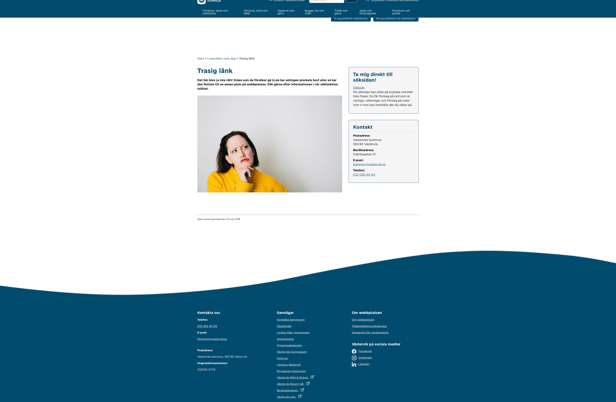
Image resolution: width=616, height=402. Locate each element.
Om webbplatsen (363, 319)
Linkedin (363, 364)
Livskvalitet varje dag (221, 58)
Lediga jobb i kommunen (293, 332)
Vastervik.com (303, 396)
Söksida (358, 87)
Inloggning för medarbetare (370, 332)
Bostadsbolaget (304, 390)
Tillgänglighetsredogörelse (369, 326)
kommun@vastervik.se (369, 164)
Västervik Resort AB (307, 384)
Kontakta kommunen (291, 319)
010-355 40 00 (207, 326)
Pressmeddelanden (289, 345)
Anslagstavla (285, 339)
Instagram (365, 357)
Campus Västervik (289, 364)
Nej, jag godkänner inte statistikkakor (395, 18)
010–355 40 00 (364, 174)
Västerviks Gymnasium (292, 351)
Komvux (282, 358)
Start (200, 58)
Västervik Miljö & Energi (308, 377)
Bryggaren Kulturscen (291, 371)
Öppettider (284, 326)
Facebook (365, 351)
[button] (219, 12)
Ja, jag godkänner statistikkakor (351, 18)
